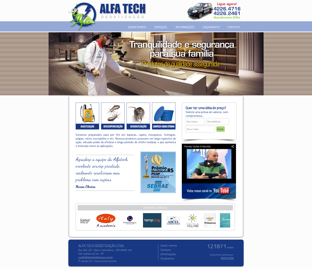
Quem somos (169, 245)
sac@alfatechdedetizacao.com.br (95, 257)
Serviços (166, 250)
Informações (168, 254)
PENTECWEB (227, 258)
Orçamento (167, 258)
